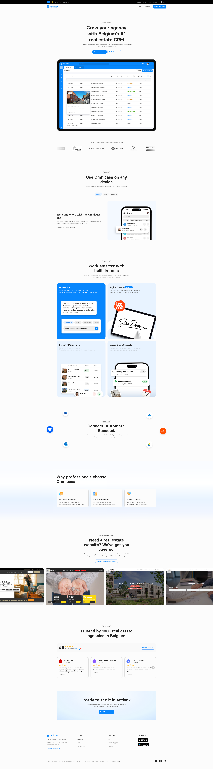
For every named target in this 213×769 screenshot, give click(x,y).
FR (71, 2)
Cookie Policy (115, 761)
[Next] (153, 667)
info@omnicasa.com (53, 745)
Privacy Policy (104, 761)
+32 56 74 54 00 (51, 742)
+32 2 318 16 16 (141, 2)
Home (140, 6)
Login (109, 739)
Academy (110, 746)
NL (68, 2)
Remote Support (112, 743)
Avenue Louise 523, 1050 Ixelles (56, 739)
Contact (87, 761)
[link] (52, 6)
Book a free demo (52, 749)
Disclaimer (95, 761)
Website (147, 6)
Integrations (81, 746)
